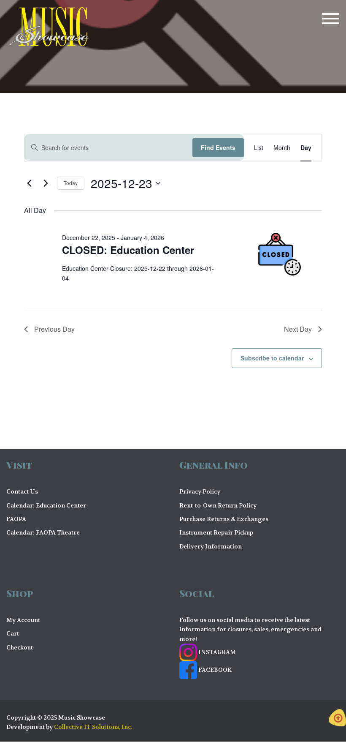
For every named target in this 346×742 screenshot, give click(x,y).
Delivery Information (210, 546)
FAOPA (16, 519)
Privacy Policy (199, 491)
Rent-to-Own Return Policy (218, 505)
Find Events (218, 147)
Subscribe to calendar (272, 358)
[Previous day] (29, 183)
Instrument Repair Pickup (216, 532)
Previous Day (54, 329)
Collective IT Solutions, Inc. (93, 727)
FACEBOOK (214, 670)
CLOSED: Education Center (128, 250)
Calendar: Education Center (46, 505)
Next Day (298, 329)
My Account (23, 620)
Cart (12, 633)
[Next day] (46, 183)
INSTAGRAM (216, 652)
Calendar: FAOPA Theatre (43, 532)
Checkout (19, 647)
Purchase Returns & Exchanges (223, 519)
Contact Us (22, 491)
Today (71, 182)
